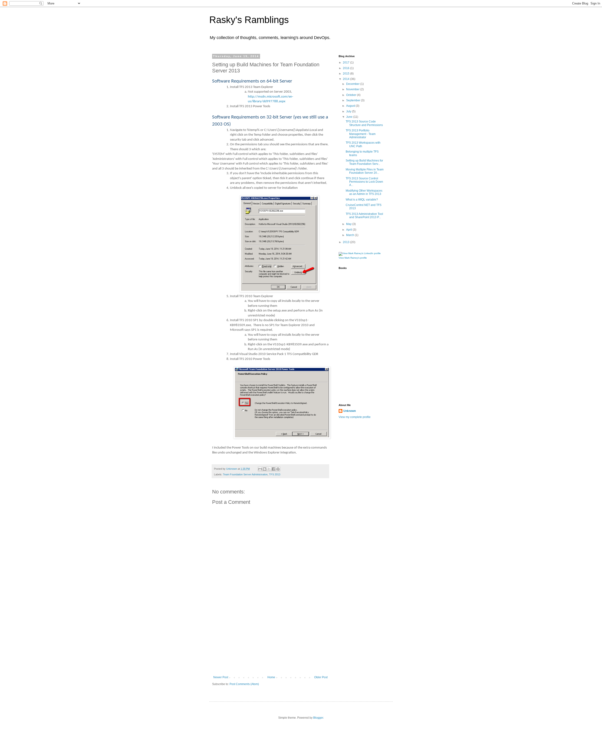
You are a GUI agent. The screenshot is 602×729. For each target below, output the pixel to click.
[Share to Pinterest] (278, 469)
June (349, 116)
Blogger (318, 717)
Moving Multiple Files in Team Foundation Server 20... (365, 171)
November (353, 89)
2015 (346, 73)
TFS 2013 (274, 474)
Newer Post (220, 677)
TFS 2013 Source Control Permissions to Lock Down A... (364, 182)
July (349, 111)
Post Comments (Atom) (244, 684)
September (353, 100)
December (353, 84)
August (351, 105)
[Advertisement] (270, 640)
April (349, 229)
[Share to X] (269, 469)
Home (271, 677)
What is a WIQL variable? (362, 199)
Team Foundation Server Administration (245, 474)
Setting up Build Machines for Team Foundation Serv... (364, 162)
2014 (346, 79)
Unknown (349, 411)
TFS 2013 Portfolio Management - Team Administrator (361, 134)
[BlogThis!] (264, 469)
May (349, 224)
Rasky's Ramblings (249, 20)
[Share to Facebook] (273, 469)
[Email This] (260, 469)
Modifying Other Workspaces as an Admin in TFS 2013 (364, 192)
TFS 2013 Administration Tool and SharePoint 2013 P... (364, 215)
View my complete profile (355, 417)
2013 (346, 242)
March (350, 235)
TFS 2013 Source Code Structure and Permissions (364, 123)
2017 (346, 62)
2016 (346, 68)
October (351, 95)
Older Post (321, 677)
